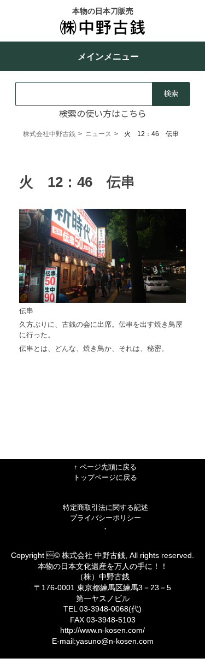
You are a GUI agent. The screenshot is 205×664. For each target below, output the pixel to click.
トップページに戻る (105, 477)
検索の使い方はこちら (103, 113)
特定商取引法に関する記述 (105, 507)
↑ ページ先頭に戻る (105, 467)
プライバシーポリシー (105, 518)
